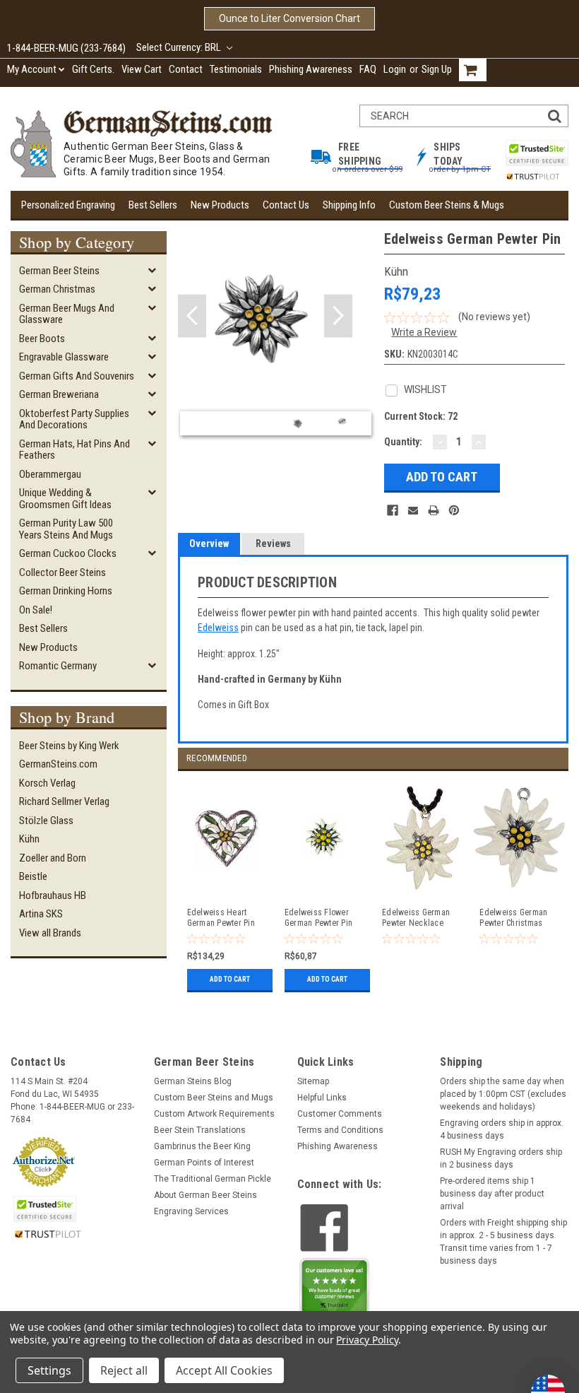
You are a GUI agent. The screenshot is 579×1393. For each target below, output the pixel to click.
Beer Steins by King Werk (69, 745)
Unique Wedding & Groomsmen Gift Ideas (65, 498)
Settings (49, 1370)
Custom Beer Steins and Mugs (213, 1098)
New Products (220, 205)
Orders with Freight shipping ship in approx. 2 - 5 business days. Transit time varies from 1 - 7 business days (503, 1242)
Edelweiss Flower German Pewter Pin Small (318, 918)
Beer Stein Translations (200, 1130)
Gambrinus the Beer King (202, 1146)
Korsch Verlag (47, 783)
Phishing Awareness (310, 69)
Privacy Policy (367, 1339)
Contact (186, 69)
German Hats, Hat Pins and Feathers (74, 449)
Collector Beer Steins (62, 572)
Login (394, 69)
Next (338, 316)
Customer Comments (339, 1114)
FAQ (367, 69)
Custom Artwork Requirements (214, 1114)
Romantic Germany (58, 665)
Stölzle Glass (46, 820)
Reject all (124, 1370)
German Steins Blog (193, 1081)
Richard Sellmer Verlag (64, 801)
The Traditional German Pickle (212, 1179)
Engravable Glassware (64, 357)
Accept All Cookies (224, 1370)
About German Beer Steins (205, 1195)
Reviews (273, 543)
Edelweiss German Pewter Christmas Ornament (513, 918)
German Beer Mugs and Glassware (66, 314)
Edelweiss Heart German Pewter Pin (221, 917)
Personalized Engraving (68, 205)
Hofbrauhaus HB (52, 895)
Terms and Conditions (340, 1130)
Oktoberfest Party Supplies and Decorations (74, 419)
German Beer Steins (59, 270)
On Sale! (35, 610)
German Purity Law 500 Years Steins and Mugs (66, 529)
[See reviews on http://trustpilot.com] (334, 1289)
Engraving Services (191, 1211)
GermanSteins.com (58, 764)
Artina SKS (41, 913)
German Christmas (57, 289)
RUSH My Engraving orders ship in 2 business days (501, 1158)
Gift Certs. (93, 69)
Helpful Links (322, 1098)
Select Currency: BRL (179, 47)
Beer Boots (42, 338)
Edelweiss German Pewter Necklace (416, 917)
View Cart (141, 69)
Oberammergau (50, 474)
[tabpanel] (226, 883)
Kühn (29, 839)
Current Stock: (421, 416)
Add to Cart (230, 979)
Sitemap (313, 1081)
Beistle (33, 876)
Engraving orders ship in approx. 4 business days (501, 1129)
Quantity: (403, 441)
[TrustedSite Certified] (536, 153)
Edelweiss (218, 627)
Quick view (227, 885)
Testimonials (236, 69)
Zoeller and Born (52, 858)
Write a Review (424, 332)
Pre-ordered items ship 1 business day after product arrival (492, 1193)
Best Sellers (153, 205)
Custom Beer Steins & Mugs (446, 205)
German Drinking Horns (65, 590)
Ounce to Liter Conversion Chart (289, 18)
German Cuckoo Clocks (68, 553)
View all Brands (50, 933)
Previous (192, 316)
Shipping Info (349, 205)
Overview (209, 543)
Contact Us (286, 205)
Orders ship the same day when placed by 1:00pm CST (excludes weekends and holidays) (503, 1094)
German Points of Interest (204, 1163)
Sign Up (437, 69)
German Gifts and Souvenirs (76, 376)
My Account (31, 69)
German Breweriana (59, 394)
